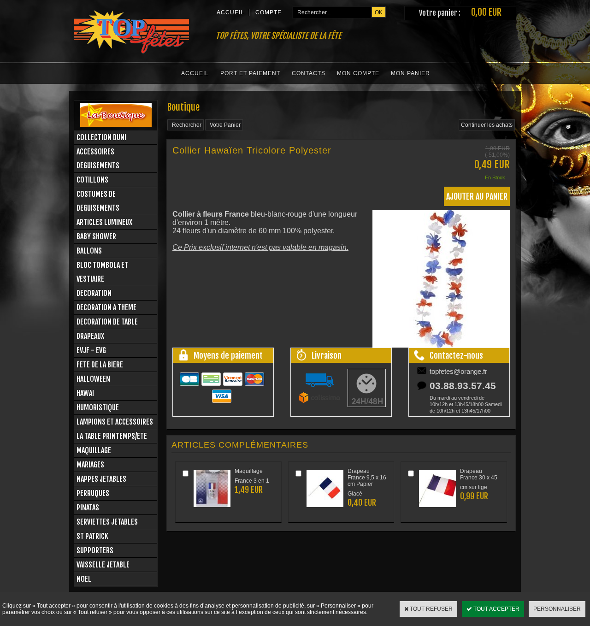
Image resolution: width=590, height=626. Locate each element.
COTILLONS (92, 179)
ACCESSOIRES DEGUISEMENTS (98, 158)
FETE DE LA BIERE (100, 364)
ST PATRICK (92, 536)
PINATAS (88, 507)
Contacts (308, 73)
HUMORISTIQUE (98, 407)
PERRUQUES (93, 493)
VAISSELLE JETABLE (103, 564)
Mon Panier (410, 73)
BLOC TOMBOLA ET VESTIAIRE (102, 271)
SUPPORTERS (95, 550)
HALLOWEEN (93, 379)
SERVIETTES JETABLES (107, 521)
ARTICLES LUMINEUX (104, 222)
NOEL (84, 579)
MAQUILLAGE (94, 450)
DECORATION (94, 293)
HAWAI (85, 393)
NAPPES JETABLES (101, 479)
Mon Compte (358, 73)
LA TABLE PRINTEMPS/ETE (112, 436)
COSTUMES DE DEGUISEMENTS (98, 201)
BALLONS (89, 250)
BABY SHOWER (96, 236)
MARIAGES (90, 464)
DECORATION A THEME (106, 307)
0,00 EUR (486, 12)
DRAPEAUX (90, 336)
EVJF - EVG (91, 350)
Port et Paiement (250, 73)
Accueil (195, 73)
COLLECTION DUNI (101, 137)
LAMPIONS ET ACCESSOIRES (115, 421)
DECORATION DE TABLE (107, 321)
